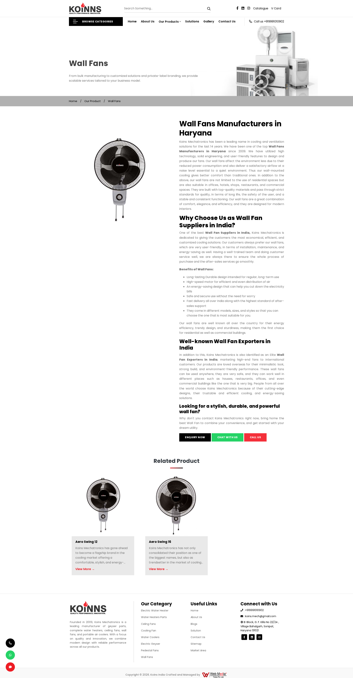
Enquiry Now (195, 437)
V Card (276, 8)
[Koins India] (85, 8)
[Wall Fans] (121, 171)
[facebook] (238, 8)
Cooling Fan (148, 630)
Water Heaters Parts (154, 617)
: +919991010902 (253, 610)
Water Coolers (150, 637)
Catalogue (260, 8)
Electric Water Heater (154, 610)
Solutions (192, 21)
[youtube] (244, 8)
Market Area (198, 650)
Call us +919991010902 (269, 21)
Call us (255, 437)
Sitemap (196, 644)
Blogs (194, 624)
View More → (85, 569)
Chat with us (227, 437)
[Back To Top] (342, 667)
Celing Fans (148, 624)
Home (132, 21)
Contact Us (227, 21)
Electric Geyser (150, 644)
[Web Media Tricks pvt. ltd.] (214, 675)
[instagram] (250, 8)
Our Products (169, 21)
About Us (147, 21)
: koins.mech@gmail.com (259, 616)
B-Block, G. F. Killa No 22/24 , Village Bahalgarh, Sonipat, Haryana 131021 (259, 626)
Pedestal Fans (150, 650)
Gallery (208, 21)
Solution (196, 630)
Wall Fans (147, 657)
